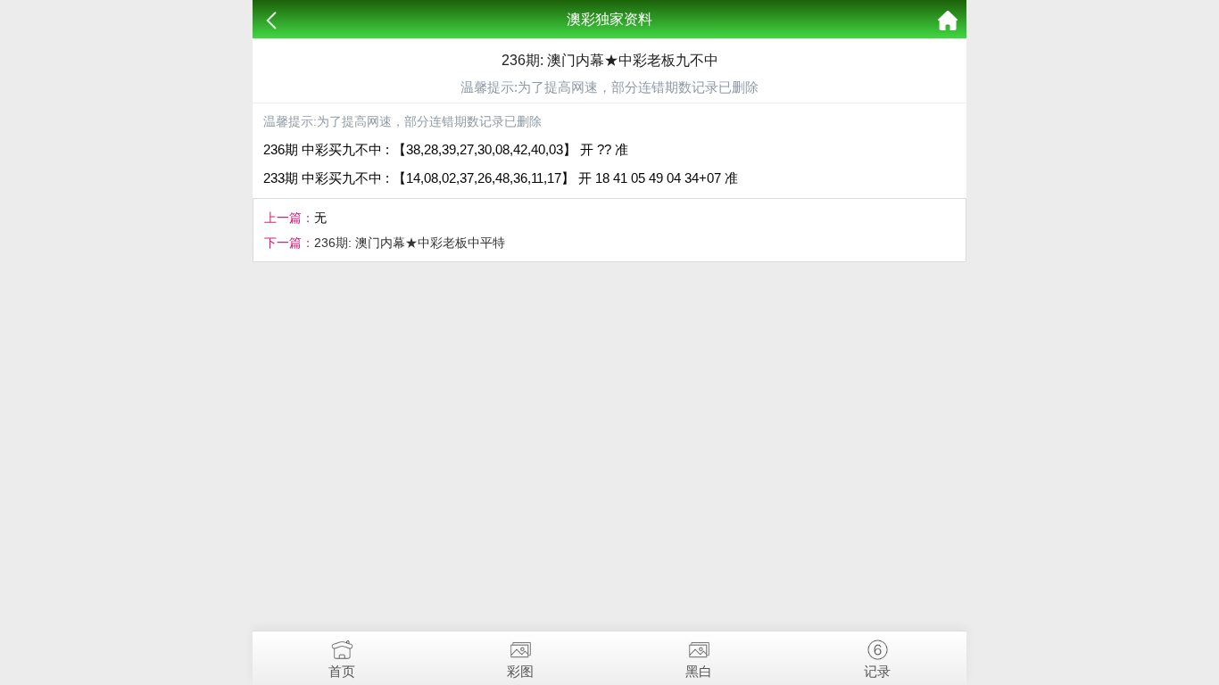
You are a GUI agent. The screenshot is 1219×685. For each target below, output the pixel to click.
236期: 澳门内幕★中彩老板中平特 (409, 242)
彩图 (520, 671)
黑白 (698, 671)
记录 (877, 671)
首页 (341, 671)
